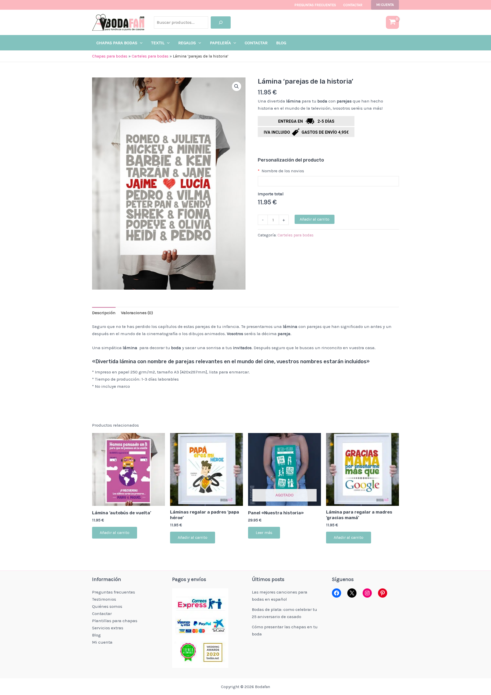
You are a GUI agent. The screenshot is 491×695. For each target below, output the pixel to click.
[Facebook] (336, 593)
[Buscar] (221, 22)
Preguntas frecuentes (315, 5)
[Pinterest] (382, 593)
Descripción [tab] (104, 312)
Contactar (352, 5)
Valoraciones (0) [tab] (137, 312)
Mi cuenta (102, 642)
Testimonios (104, 599)
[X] (351, 593)
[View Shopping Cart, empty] (392, 22)
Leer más (264, 532)
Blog (96, 634)
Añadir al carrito (314, 219)
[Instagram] (367, 593)
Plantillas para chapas (114, 620)
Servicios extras (107, 627)
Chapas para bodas (109, 56)
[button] (385, 5)
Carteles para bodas (150, 56)
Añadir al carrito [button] (114, 532)
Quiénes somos (107, 606)
